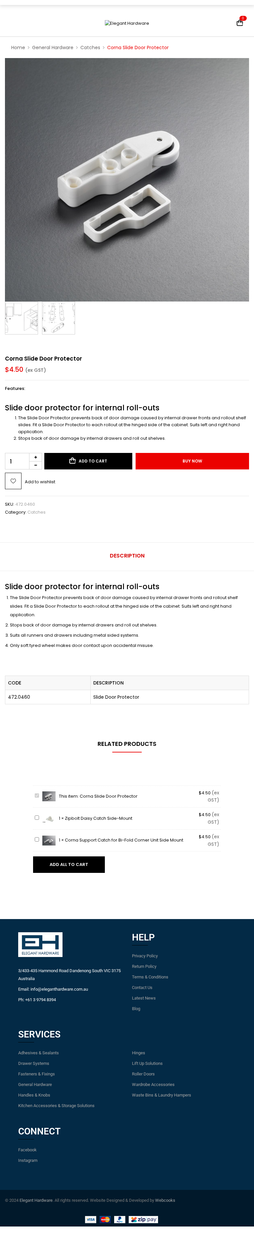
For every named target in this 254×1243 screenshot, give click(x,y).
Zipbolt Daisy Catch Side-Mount (98, 818)
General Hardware (52, 47)
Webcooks (165, 1200)
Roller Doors (143, 1073)
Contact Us (142, 987)
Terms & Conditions (150, 976)
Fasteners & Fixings (36, 1073)
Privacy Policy (145, 955)
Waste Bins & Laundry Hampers (161, 1095)
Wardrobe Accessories (153, 1084)
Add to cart (93, 461)
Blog (136, 1008)
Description (127, 555)
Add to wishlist (40, 482)
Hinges (138, 1052)
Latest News (144, 998)
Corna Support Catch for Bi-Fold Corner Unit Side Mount (124, 840)
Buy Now (192, 461)
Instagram (27, 1160)
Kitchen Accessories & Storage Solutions (56, 1105)
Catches (90, 47)
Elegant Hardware (36, 1200)
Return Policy (144, 966)
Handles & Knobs (34, 1095)
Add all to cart (69, 864)
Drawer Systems (33, 1063)
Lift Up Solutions (147, 1063)
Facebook (27, 1149)
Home (18, 47)
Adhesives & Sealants (38, 1052)
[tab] (127, 557)
